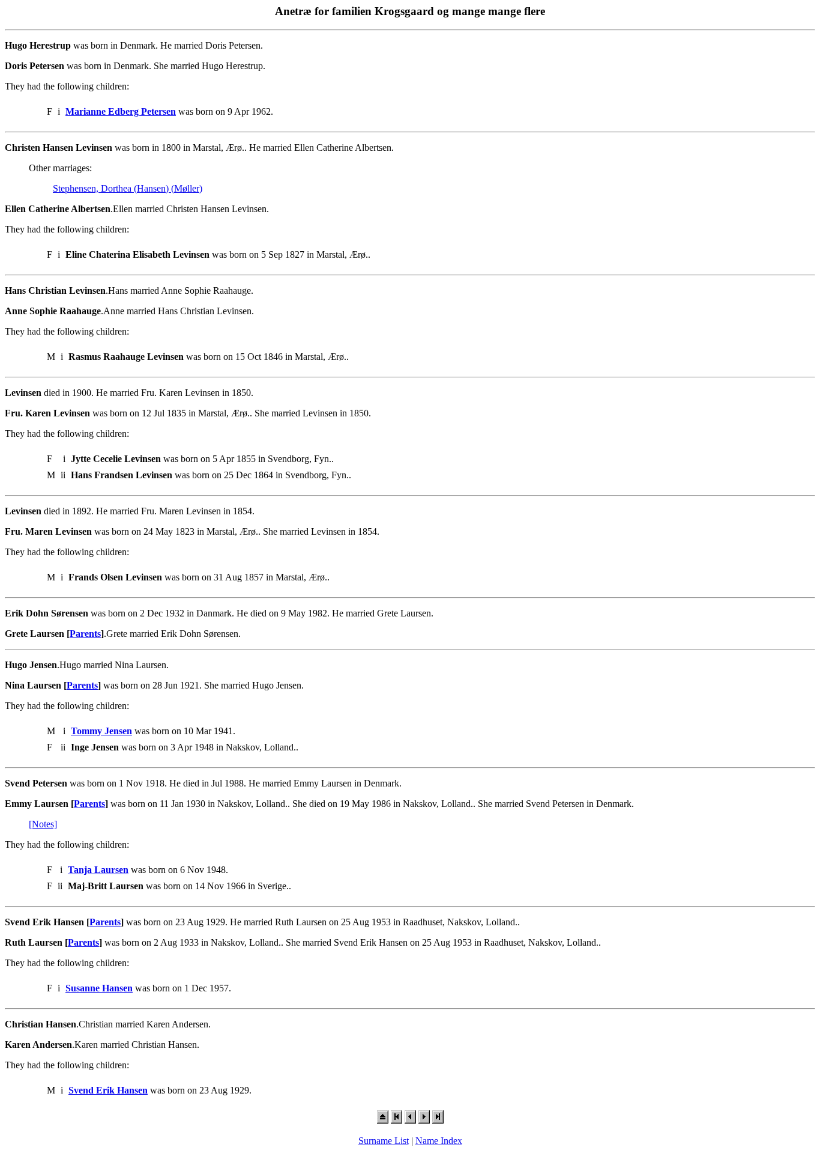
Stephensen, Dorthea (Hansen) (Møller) (127, 188)
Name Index (438, 1141)
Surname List (383, 1141)
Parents (85, 633)
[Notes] (43, 824)
